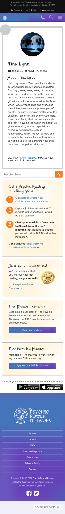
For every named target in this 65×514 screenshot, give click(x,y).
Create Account (20, 10)
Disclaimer (32, 457)
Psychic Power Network (43, 478)
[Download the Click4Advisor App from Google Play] (28, 386)
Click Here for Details (32, 330)
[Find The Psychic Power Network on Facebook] (29, 493)
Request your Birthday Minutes (32, 365)
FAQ (32, 445)
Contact (33, 469)
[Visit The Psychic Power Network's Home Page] (32, 418)
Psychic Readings (29, 157)
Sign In (35, 10)
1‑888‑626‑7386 (48, 5)
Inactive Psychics (32, 451)
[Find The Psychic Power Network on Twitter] (36, 493)
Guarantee (49, 10)
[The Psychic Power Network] (3, 17)
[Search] (59, 174)
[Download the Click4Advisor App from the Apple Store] (51, 386)
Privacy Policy (32, 463)
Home (32, 433)
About (32, 439)
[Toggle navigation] (60, 17)
